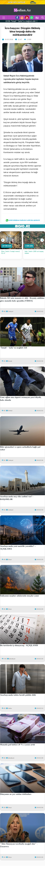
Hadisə (10, 708)
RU (37, 17)
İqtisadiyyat (12, 658)
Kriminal (10, 410)
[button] (3, 240)
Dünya (10, 559)
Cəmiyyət (10, 311)
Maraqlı (10, 361)
